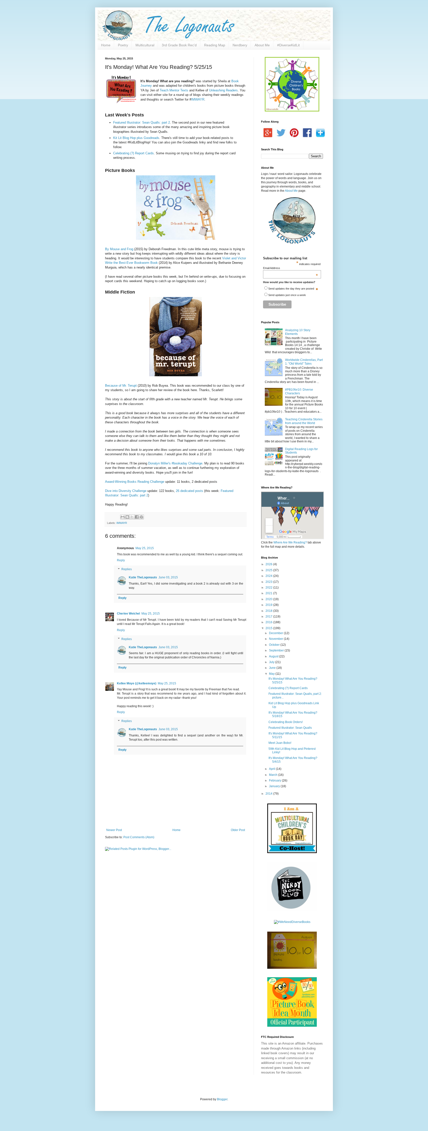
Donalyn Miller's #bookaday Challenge (175, 463)
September (277, 650)
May (272, 673)
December (276, 633)
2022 (269, 587)
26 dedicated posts (189, 491)
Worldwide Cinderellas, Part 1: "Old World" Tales (304, 361)
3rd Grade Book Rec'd (179, 45)
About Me (262, 45)
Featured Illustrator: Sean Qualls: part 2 (141, 122)
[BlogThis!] (127, 516)
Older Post (238, 830)
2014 (269, 793)
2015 (269, 628)
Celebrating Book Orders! (285, 722)
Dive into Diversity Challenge (125, 491)
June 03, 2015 (168, 577)
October (274, 644)
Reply (121, 560)
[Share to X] (132, 516)
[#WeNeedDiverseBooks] (292, 922)
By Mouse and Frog (119, 249)
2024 (269, 576)
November (276, 639)
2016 (269, 622)
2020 (269, 599)
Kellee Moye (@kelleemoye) (136, 683)
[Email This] (122, 516)
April (272, 769)
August (274, 656)
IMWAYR (197, 99)
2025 (269, 570)
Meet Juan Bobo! (279, 743)
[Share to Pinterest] (141, 516)
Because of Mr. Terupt (121, 385)
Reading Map (214, 45)
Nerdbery (240, 45)
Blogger (222, 1099)
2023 (269, 582)
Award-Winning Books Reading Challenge (134, 482)
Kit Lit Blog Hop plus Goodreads (136, 138)
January (275, 786)
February (275, 780)
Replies (126, 569)
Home (105, 45)
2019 (269, 605)
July (272, 662)
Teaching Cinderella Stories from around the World (303, 421)
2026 (269, 564)
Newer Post (114, 830)
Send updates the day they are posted (291, 288)
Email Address (290, 268)
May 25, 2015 (144, 548)
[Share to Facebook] (136, 516)
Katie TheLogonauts (143, 577)
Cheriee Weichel (128, 613)
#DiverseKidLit (288, 45)
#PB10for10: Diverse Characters (299, 391)
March (273, 775)
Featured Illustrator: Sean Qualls (290, 727)
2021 (269, 593)
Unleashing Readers (223, 90)
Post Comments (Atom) (138, 837)
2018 (269, 611)
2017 (269, 616)
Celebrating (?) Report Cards (133, 153)
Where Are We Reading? (290, 542)
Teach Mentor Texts (174, 90)
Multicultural (144, 45)
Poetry (123, 45)
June (272, 668)
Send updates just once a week (287, 295)
